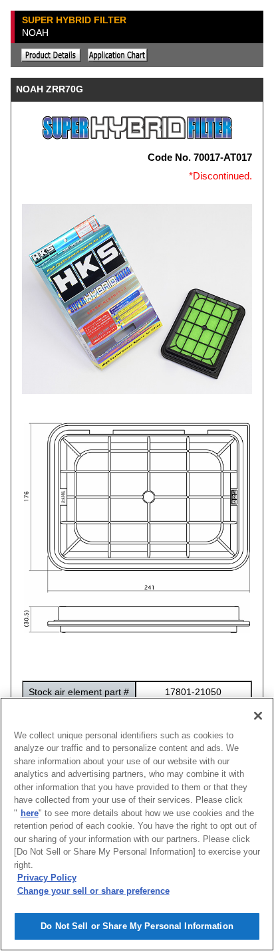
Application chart (118, 55)
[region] (137, 824)
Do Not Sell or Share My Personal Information (137, 926)
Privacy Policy (46, 878)
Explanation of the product (51, 55)
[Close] (258, 715)
